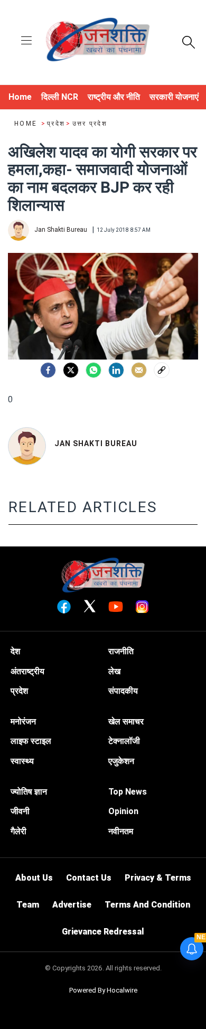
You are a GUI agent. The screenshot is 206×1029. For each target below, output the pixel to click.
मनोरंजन (23, 721)
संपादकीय (123, 691)
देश (15, 651)
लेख (114, 671)
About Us (34, 878)
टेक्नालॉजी (124, 741)
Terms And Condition (147, 905)
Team (27, 905)
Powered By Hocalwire (103, 990)
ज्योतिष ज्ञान (29, 792)
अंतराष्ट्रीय (27, 671)
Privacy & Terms (158, 878)
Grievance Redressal (103, 932)
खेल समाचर (126, 721)
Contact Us (88, 878)
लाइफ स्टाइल (31, 741)
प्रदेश (56, 123)
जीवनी (20, 811)
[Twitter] (71, 370)
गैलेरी (18, 831)
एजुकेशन (121, 761)
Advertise (71, 905)
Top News (127, 792)
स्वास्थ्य (22, 761)
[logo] (98, 41)
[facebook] (48, 370)
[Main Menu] (26, 41)
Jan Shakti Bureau (95, 443)
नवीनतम (120, 831)
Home (27, 123)
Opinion (123, 811)
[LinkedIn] (116, 370)
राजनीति (121, 651)
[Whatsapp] (93, 370)
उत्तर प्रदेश (89, 123)
